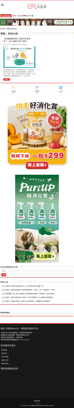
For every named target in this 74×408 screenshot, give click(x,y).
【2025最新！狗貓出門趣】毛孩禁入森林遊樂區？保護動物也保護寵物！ (26, 301)
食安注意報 (4, 357)
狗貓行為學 (4, 360)
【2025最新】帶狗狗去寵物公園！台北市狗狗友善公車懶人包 (22, 286)
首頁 (3, 29)
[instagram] (39, 403)
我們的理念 (4, 363)
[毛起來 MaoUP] (37, 6)
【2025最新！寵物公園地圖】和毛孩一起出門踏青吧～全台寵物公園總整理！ (27, 297)
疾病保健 (4, 353)
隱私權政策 (37, 401)
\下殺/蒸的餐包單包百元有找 (22, 16)
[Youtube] (37, 403)
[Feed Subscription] (73, 33)
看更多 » (6, 79)
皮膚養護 (4, 350)
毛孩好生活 (17, 44)
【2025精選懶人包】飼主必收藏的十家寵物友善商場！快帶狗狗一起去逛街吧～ (28, 294)
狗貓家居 (24, 44)
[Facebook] (35, 403)
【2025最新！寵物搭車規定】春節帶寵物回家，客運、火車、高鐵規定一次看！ (28, 290)
